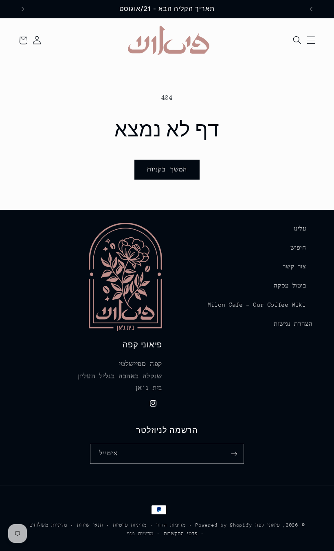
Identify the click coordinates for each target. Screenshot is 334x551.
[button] (310, 40)
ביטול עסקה (290, 285)
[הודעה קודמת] (311, 9)
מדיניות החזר (171, 525)
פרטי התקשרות (181, 533)
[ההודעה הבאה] (23, 9)
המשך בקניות (167, 169)
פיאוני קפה (267, 525)
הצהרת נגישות (293, 324)
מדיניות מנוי (140, 533)
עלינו (300, 228)
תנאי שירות (90, 525)
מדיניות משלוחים (48, 525)
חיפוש (298, 247)
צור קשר (294, 266)
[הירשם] (234, 454)
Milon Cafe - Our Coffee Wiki (257, 304)
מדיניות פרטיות (129, 525)
